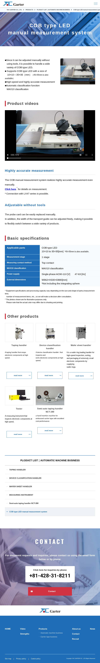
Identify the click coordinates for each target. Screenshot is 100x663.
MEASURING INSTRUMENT (21, 495)
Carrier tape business (49, 637)
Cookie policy (35, 659)
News (92, 629)
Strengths (24, 634)
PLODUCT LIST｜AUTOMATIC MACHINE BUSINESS (50, 460)
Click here (10, 189)
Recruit (75, 639)
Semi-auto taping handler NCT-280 (23, 503)
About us (76, 629)
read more (18, 375)
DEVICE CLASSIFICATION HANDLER (25, 478)
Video (22, 629)
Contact (51, 591)
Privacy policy (21, 659)
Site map (8, 659)
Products (43, 629)
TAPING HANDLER (17, 470)
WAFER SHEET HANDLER (20, 486)
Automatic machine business (52, 633)
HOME (8, 629)
